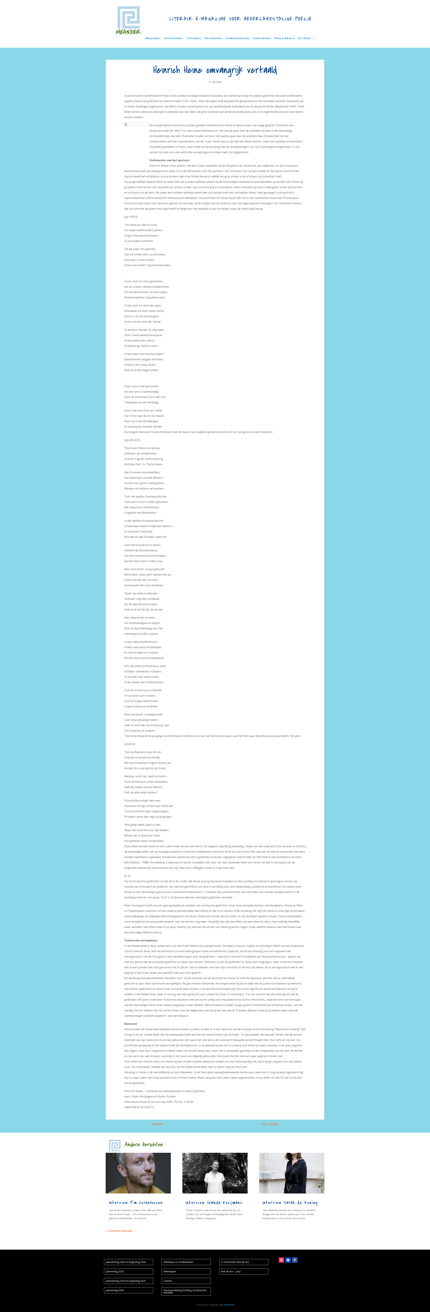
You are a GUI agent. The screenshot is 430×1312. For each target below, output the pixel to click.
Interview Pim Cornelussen (136, 1203)
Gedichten (262, 38)
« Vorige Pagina (119, 1230)
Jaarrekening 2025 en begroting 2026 (126, 1262)
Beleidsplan (169, 1271)
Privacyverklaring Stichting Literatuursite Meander (185, 1291)
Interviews (173, 38)
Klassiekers (284, 38)
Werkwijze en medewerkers (178, 1262)
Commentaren (237, 38)
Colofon (167, 1280)
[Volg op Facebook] (294, 1260)
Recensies (213, 38)
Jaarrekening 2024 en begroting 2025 (126, 1280)
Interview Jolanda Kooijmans (214, 1203)
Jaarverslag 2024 (115, 1290)
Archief (304, 38)
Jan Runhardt (227, 1304)
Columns (194, 38)
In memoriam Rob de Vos (235, 1262)
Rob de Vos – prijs (231, 1271)
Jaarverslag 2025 (115, 1271)
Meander (153, 38)
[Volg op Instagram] (281, 1260)
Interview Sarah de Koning (290, 1203)
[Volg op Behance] (288, 1260)
